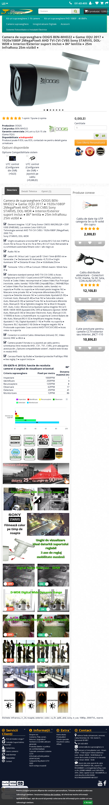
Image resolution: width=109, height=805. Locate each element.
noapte (30, 717)
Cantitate (80, 123)
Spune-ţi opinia (38, 118)
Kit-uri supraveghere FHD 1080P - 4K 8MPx (65, 18)
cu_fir (53, 717)
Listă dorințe (10, 754)
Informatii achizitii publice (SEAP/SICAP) (39, 757)
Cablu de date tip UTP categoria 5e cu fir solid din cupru (90, 221)
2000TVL (91, 717)
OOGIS (18, 125)
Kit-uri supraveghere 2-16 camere (23, 18)
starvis (100, 717)
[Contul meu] (91, 3)
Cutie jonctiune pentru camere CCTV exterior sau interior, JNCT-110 (90, 331)
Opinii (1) (46, 191)
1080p (82, 717)
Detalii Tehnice (29, 191)
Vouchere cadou (63, 742)
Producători (61, 737)
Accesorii (65, 24)
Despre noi (33, 734)
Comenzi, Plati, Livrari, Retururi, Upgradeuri (37, 738)
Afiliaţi (58, 744)
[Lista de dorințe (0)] (96, 3)
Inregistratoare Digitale (44, 24)
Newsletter (10, 758)
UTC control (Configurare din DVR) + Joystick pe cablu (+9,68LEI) (32, 172)
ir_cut (75, 717)
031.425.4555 (80, 3)
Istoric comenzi (12, 751)
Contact (8, 761)
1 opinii (25, 118)
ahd (64, 717)
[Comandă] (106, 3)
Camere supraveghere (17, 24)
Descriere (12, 190)
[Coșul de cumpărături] (101, 3)
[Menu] (66, 399)
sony (69, 717)
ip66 (59, 717)
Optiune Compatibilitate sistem (19, 152)
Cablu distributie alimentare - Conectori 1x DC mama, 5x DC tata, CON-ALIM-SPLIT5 (90, 277)
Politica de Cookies (52, 794)
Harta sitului (61, 734)
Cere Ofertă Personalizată (91, 142)
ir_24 (23, 717)
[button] (21, 399)
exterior (39, 717)
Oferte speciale (62, 739)
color (47, 717)
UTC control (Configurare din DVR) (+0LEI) (12, 168)
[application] (36, 414)
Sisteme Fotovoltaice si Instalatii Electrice (26, 29)
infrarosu (15, 717)
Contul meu (10, 748)
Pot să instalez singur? (15, 739)
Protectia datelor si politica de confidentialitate (39, 747)
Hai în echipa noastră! (37, 765)
